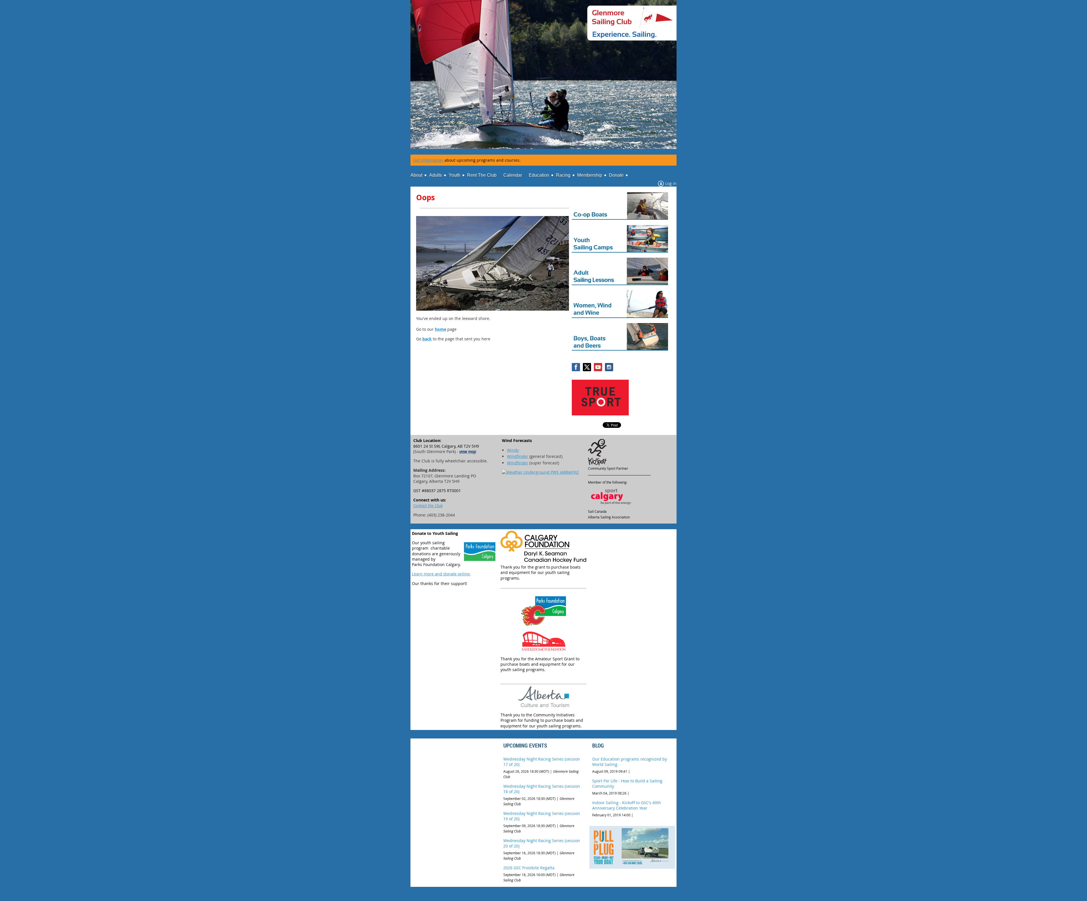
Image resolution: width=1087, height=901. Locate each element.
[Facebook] (576, 367)
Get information (428, 160)
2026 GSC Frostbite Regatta (529, 867)
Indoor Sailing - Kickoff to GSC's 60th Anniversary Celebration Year (626, 805)
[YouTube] (598, 367)
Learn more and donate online (441, 574)
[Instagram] (609, 367)
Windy (513, 450)
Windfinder (517, 456)
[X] (587, 367)
